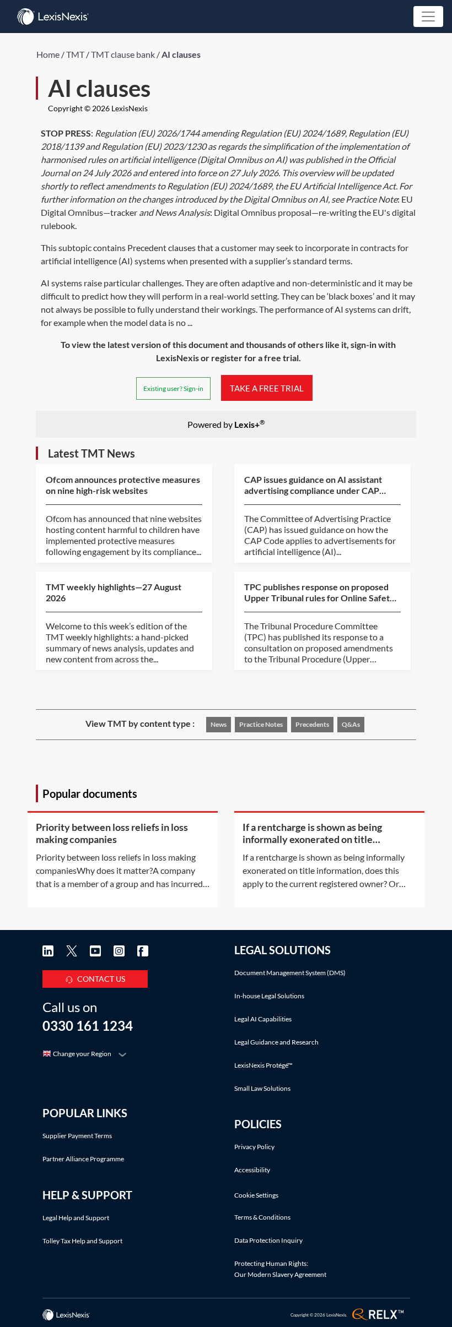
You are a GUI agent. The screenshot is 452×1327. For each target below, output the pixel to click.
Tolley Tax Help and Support (82, 1241)
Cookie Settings (256, 1195)
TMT (75, 54)
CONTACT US (101, 978)
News (219, 724)
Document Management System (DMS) (290, 973)
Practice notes (261, 724)
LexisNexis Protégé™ (263, 1065)
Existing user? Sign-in (173, 388)
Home (48, 54)
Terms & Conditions (262, 1217)
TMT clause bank (123, 54)
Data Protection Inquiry (268, 1240)
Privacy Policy (254, 1147)
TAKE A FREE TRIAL (267, 388)
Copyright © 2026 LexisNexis (98, 108)
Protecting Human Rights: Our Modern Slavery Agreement (280, 1269)
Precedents (312, 724)
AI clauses (181, 54)
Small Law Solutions (262, 1088)
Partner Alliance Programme (83, 1159)
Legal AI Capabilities (263, 1019)
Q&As (351, 724)
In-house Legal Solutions (269, 996)
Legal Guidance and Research (276, 1042)
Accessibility (252, 1170)
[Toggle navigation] (428, 16)
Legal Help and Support (75, 1218)
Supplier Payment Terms (77, 1136)
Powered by (226, 423)
